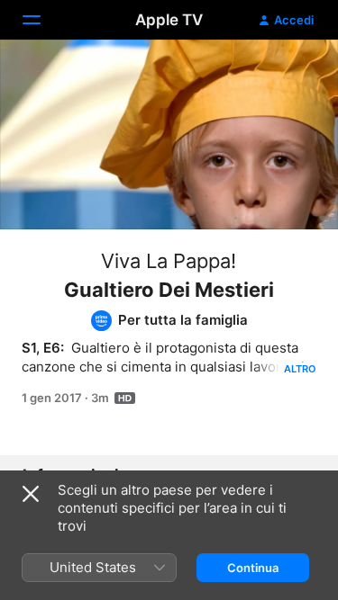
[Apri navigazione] (42, 20)
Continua (253, 567)
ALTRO (300, 369)
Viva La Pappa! (168, 261)
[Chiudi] (31, 494)
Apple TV (169, 20)
